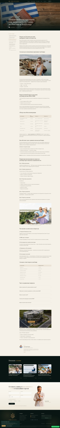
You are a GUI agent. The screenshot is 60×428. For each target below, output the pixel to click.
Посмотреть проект (31, 321)
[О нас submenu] (42, 1)
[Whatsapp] (37, 419)
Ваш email (22, 395)
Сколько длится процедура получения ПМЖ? (26, 298)
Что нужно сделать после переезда (12, 46)
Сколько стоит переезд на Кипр (12, 48)
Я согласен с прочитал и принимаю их (18, 405)
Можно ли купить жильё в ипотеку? (25, 302)
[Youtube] (32, 419)
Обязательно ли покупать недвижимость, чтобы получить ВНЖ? (30, 290)
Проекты (29, 1)
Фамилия (22, 391)
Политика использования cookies (9, 424)
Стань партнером (33, 1)
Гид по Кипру (37, 1)
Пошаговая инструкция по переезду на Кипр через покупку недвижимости (12, 45)
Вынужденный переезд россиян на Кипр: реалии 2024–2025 (13, 39)
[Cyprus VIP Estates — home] (14, 1)
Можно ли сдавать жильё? (23, 294)
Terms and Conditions (48, 423)
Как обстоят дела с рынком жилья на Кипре (12, 42)
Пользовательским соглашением (16, 405)
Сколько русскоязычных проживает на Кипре (12, 37)
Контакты (45, 1)
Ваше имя (10, 391)
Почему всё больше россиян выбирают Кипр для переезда (12, 35)
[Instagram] (31, 419)
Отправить (12, 403)
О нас (41, 1)
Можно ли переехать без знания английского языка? (27, 287)
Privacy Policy (43, 423)
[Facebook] (34, 419)
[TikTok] (35, 419)
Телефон (10, 395)
